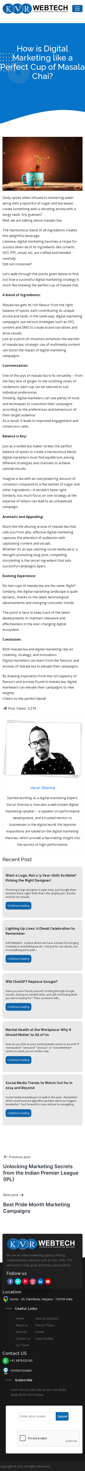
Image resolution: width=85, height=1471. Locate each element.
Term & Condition (46, 1318)
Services (21, 1332)
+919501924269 (21, 1370)
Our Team (22, 1345)
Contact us (23, 1338)
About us (22, 1325)
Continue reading (18, 905)
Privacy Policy (44, 1325)
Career (39, 1332)
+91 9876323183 (21, 1360)
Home (20, 1318)
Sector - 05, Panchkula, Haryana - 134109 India (40, 1299)
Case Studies (44, 1338)
